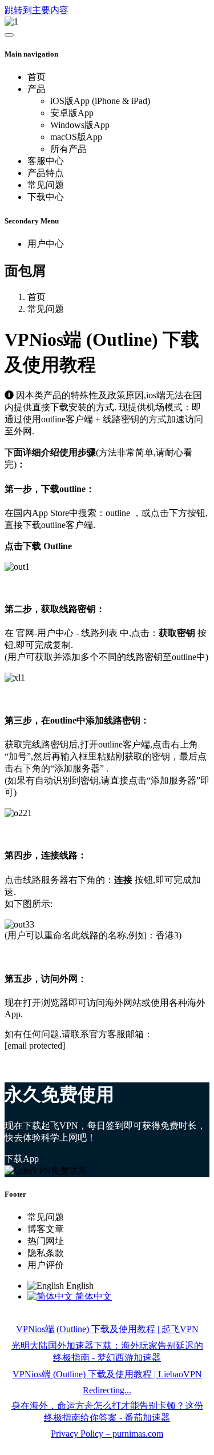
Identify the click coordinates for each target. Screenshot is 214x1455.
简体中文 (92, 1296)
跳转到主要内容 (36, 10)
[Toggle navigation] (9, 35)
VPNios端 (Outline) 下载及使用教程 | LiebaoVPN (107, 1374)
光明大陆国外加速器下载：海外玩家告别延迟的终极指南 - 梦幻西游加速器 (107, 1351)
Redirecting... (107, 1390)
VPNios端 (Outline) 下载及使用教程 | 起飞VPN (107, 1329)
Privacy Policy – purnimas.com (107, 1433)
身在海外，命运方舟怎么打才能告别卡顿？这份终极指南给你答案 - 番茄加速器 (107, 1411)
